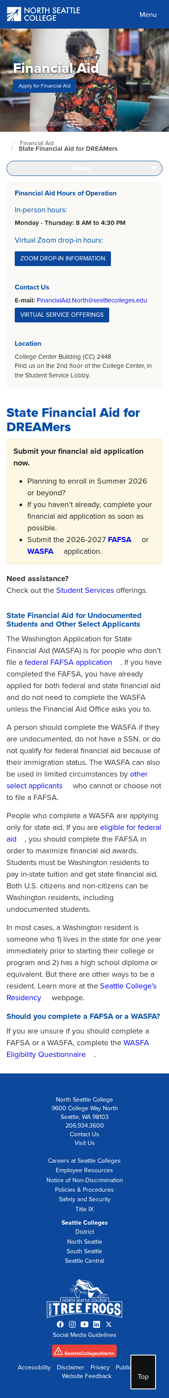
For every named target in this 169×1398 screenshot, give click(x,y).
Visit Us (85, 1143)
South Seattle (84, 1251)
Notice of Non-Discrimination (84, 1180)
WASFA (40, 551)
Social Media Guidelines (85, 1335)
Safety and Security (84, 1199)
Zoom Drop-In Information (62, 258)
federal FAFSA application (68, 662)
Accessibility (34, 1367)
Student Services (85, 590)
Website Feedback (86, 1376)
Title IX (84, 1209)
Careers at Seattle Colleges (84, 1160)
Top (143, 1376)
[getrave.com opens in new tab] (84, 1353)
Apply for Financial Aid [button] (45, 86)
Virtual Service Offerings (62, 315)
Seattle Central (84, 1261)
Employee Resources (84, 1170)
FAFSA (119, 539)
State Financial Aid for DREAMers (68, 149)
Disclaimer (70, 1367)
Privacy (100, 1367)
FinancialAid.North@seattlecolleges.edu (92, 300)
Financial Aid (37, 143)
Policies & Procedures (84, 1189)
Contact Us (84, 1134)
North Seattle (84, 1241)
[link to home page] (43, 15)
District (84, 1231)
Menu (148, 14)
